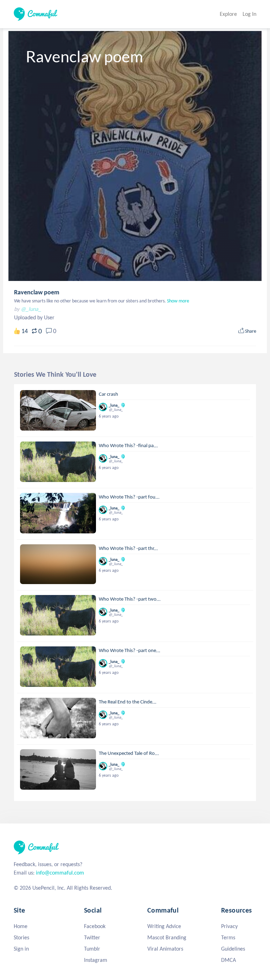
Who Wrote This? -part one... (129, 650)
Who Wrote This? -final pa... (128, 445)
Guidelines (233, 948)
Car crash (108, 394)
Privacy (229, 926)
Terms (228, 937)
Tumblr (92, 948)
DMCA (228, 960)
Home (20, 926)
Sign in (21, 948)
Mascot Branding (166, 937)
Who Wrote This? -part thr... (128, 548)
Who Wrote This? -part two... (130, 599)
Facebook (94, 926)
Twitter (92, 937)
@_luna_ (31, 309)
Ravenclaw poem (36, 292)
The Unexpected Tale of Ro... (129, 753)
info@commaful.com (60, 872)
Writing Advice (164, 926)
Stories (21, 937)
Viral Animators (165, 948)
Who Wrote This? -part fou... (129, 497)
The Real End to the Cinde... (127, 702)
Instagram (95, 960)
